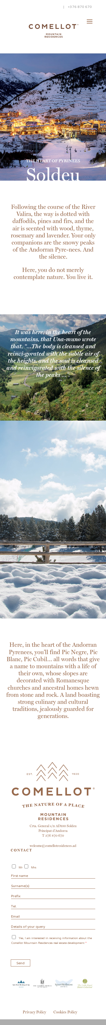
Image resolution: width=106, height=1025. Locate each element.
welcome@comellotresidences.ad (53, 846)
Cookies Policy (65, 1012)
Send (20, 963)
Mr (21, 867)
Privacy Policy (34, 1012)
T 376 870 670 (53, 836)
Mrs (33, 867)
